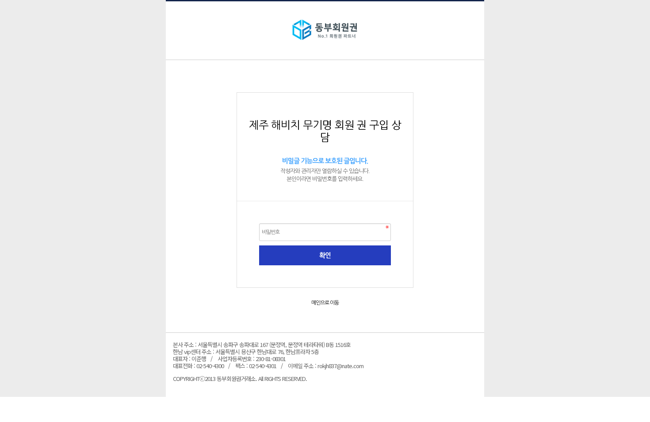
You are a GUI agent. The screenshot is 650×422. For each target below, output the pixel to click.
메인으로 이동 (325, 302)
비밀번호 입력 (325, 30)
